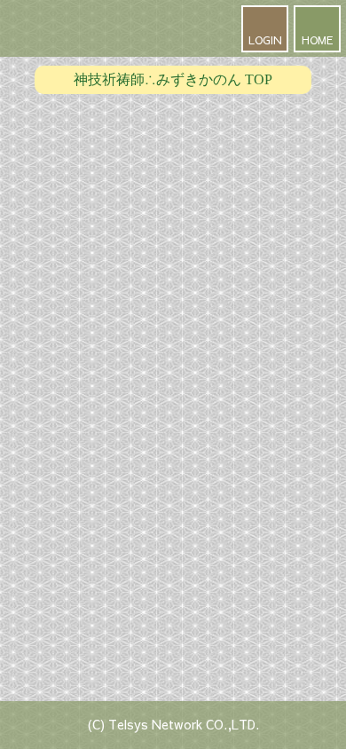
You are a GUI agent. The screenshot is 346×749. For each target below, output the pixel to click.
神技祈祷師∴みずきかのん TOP (173, 79)
